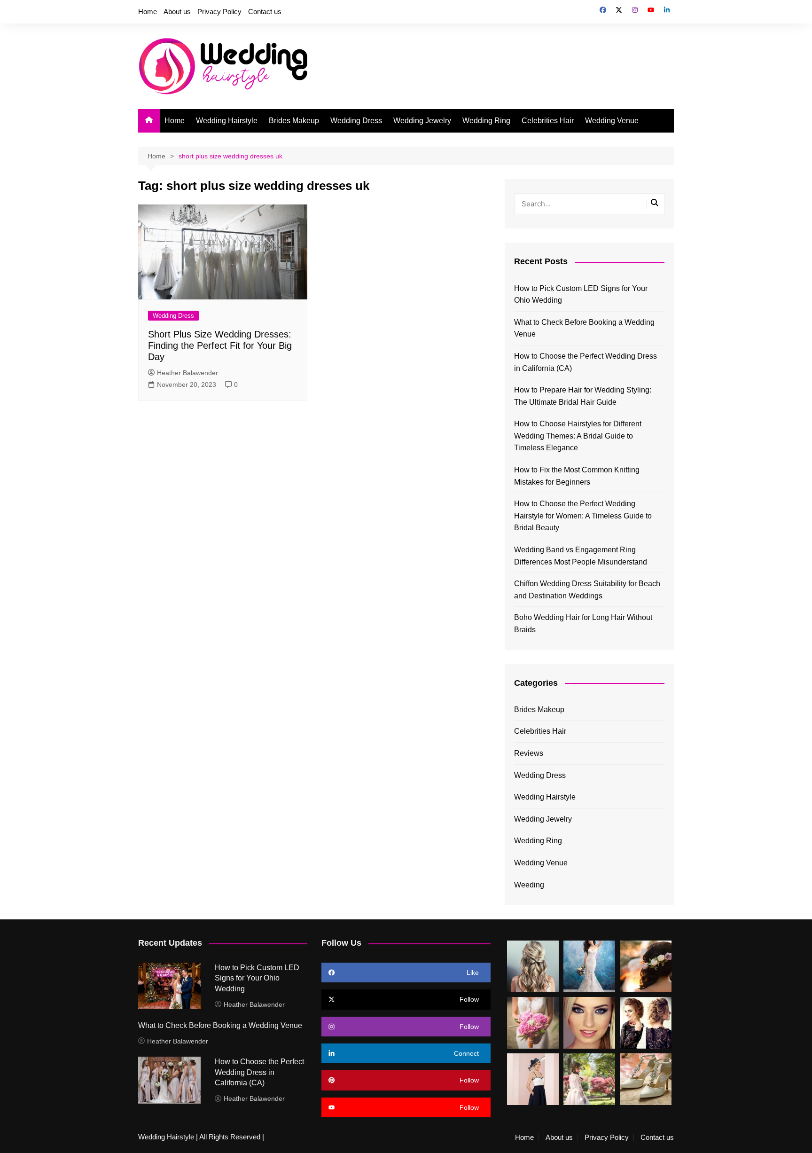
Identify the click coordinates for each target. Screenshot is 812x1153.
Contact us (264, 12)
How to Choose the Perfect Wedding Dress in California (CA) (585, 362)
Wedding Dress (356, 121)
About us (177, 12)
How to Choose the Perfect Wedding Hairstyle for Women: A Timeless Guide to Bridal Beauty (583, 516)
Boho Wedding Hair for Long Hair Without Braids (583, 623)
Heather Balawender (187, 372)
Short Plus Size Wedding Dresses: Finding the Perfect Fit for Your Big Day (220, 345)
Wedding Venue (612, 121)
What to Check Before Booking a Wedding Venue (584, 328)
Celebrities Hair (548, 121)
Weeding (529, 885)
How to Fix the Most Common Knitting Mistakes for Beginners (577, 476)
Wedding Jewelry (422, 121)
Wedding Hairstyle (227, 121)
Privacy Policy (219, 12)
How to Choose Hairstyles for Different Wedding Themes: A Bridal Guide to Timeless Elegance (577, 436)
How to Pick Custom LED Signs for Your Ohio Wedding (581, 294)
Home (147, 12)
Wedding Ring (486, 121)
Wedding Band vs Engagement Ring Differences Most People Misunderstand (580, 556)
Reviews (528, 753)
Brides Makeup (294, 121)
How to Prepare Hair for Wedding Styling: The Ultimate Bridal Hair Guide (582, 396)
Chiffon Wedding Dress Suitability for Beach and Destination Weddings (587, 590)
